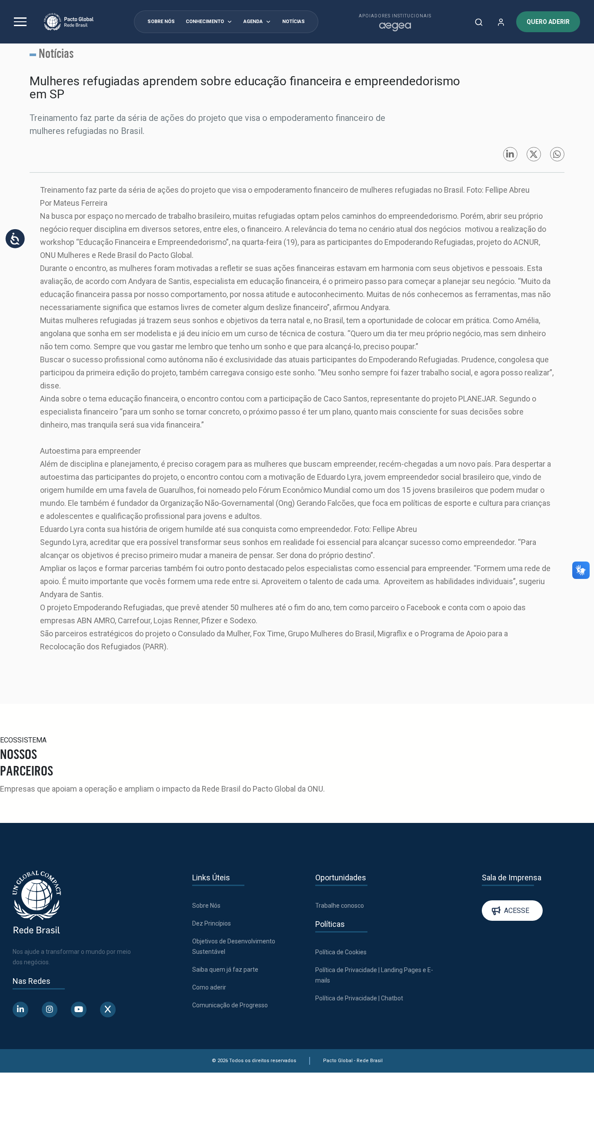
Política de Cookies (341, 952)
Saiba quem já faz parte (225, 969)
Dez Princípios (211, 923)
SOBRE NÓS (161, 21)
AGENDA (253, 21)
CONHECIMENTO (205, 21)
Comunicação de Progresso (230, 1005)
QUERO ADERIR (548, 21)
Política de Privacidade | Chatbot (359, 998)
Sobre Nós (206, 905)
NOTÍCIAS (293, 21)
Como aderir (209, 987)
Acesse (516, 910)
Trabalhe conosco (339, 905)
